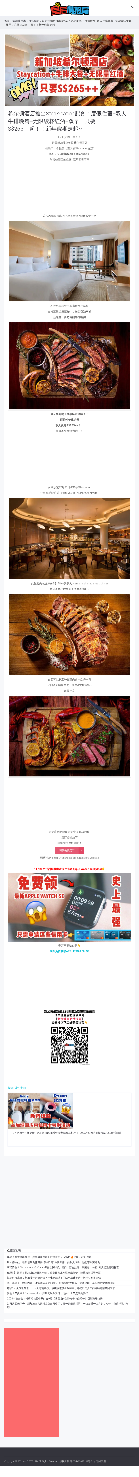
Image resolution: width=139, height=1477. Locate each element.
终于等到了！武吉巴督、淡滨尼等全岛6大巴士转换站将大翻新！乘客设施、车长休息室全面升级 (61, 1283)
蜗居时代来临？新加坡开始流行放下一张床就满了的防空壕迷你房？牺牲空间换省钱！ (55, 1277)
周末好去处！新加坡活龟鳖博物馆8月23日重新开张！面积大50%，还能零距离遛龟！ (54, 1262)
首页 (7, 21)
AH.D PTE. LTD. (30, 1461)
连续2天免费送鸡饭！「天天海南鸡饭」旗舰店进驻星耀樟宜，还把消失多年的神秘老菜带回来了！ (62, 1288)
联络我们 (101, 1461)
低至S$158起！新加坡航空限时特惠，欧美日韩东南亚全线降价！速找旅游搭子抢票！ (55, 1272)
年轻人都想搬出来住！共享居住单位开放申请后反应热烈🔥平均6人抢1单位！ (50, 1257)
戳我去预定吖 (67, 850)
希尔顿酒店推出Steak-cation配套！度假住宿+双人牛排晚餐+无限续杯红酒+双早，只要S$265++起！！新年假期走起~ (67, 121)
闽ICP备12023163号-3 (81, 1461)
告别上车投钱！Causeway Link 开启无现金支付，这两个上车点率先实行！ (48, 1293)
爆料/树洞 (20, 1087)
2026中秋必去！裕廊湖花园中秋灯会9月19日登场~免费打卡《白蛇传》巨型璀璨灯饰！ (56, 1298)
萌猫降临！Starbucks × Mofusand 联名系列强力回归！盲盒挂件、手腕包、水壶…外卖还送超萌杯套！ (64, 1267)
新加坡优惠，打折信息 (25, 21)
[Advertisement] (69, 188)
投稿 (10, 1087)
